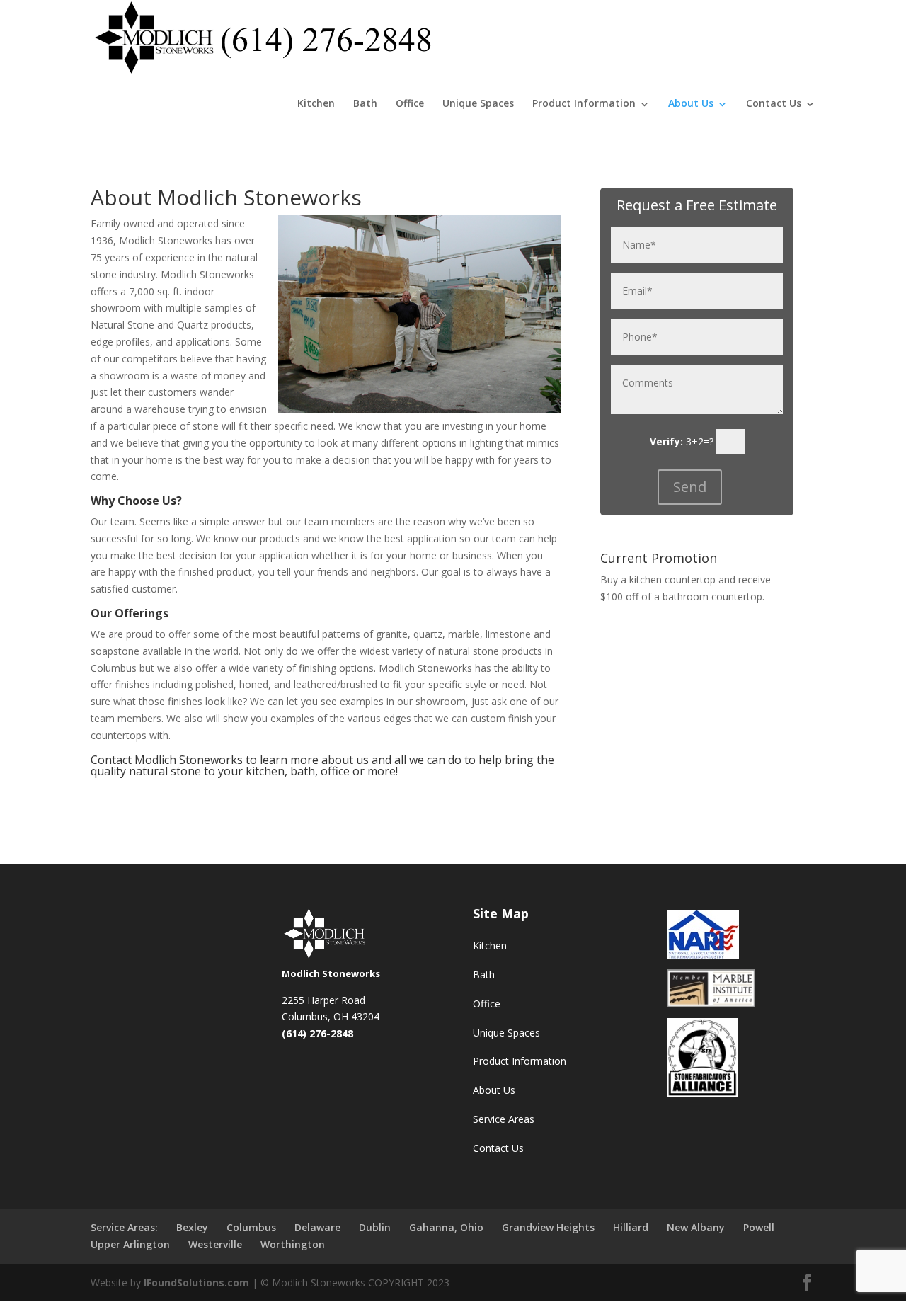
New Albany (696, 1227)
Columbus (251, 1227)
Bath (365, 103)
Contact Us (773, 103)
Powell (758, 1227)
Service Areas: (124, 1227)
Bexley (192, 1227)
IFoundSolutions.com (196, 1282)
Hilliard (630, 1227)
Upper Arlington (130, 1244)
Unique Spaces (478, 103)
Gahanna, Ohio (446, 1227)
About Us (690, 103)
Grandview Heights (548, 1227)
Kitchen (316, 103)
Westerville (215, 1244)
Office (410, 103)
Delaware (317, 1227)
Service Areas (503, 1119)
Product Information (519, 1061)
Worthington (292, 1244)
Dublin (375, 1227)
